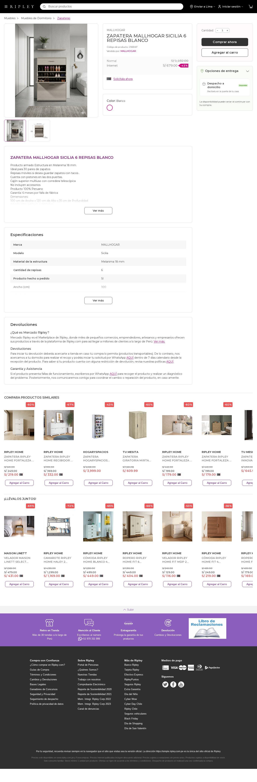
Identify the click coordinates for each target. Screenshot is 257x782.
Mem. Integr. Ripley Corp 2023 (94, 704)
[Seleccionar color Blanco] (110, 108)
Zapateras (63, 18)
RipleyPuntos (131, 679)
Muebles (9, 18)
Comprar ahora (225, 42)
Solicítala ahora (123, 79)
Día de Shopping (133, 723)
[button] (251, 6)
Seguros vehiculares (135, 713)
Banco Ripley (131, 664)
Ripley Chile (130, 708)
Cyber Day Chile (133, 704)
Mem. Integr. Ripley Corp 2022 (94, 699)
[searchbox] (115, 6)
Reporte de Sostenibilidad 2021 (95, 694)
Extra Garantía (132, 689)
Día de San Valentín (135, 728)
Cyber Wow (130, 699)
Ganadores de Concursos (44, 689)
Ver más (98, 210)
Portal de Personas (88, 664)
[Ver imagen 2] (39, 131)
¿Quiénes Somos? (88, 669)
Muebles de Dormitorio (36, 18)
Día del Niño (131, 694)
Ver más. (159, 341)
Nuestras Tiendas (87, 674)
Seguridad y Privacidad (42, 694)
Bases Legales (38, 684)
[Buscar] (44, 6)
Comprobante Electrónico (91, 684)
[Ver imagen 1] (15, 131)
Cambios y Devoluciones (43, 679)
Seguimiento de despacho (44, 699)
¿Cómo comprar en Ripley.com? (47, 664)
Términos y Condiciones (43, 674)
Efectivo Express (133, 674)
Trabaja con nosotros (89, 679)
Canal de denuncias (88, 708)
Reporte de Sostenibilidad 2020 (95, 689)
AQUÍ (130, 357)
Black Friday (131, 718)
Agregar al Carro (19, 482)
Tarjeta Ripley (131, 669)
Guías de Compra (39, 669)
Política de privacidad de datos (47, 704)
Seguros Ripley (132, 684)
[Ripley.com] (22, 6)
